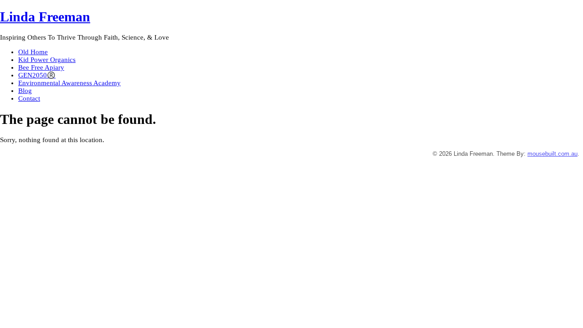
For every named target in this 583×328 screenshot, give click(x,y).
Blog (25, 90)
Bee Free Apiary (41, 67)
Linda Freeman (45, 17)
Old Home (33, 52)
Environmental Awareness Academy (69, 83)
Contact (29, 98)
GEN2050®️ (37, 75)
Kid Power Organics (47, 59)
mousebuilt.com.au (552, 153)
